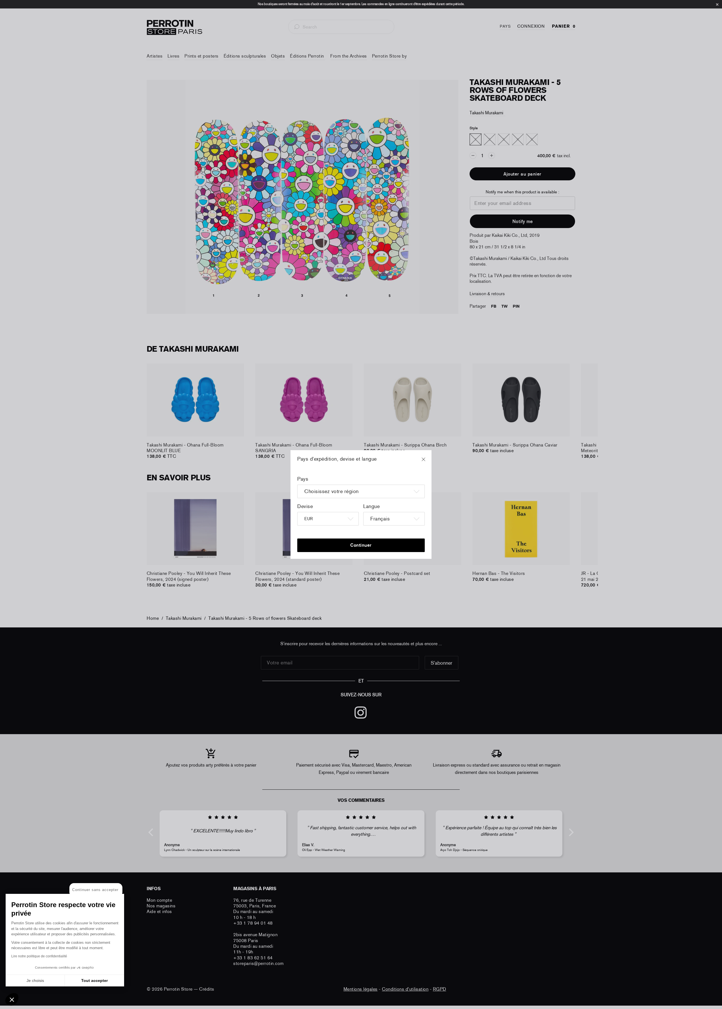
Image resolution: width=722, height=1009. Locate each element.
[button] (12, 999)
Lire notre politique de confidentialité (39, 956)
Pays (302, 479)
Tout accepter (94, 980)
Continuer (361, 545)
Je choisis (35, 980)
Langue (371, 506)
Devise (305, 506)
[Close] (429, 462)
